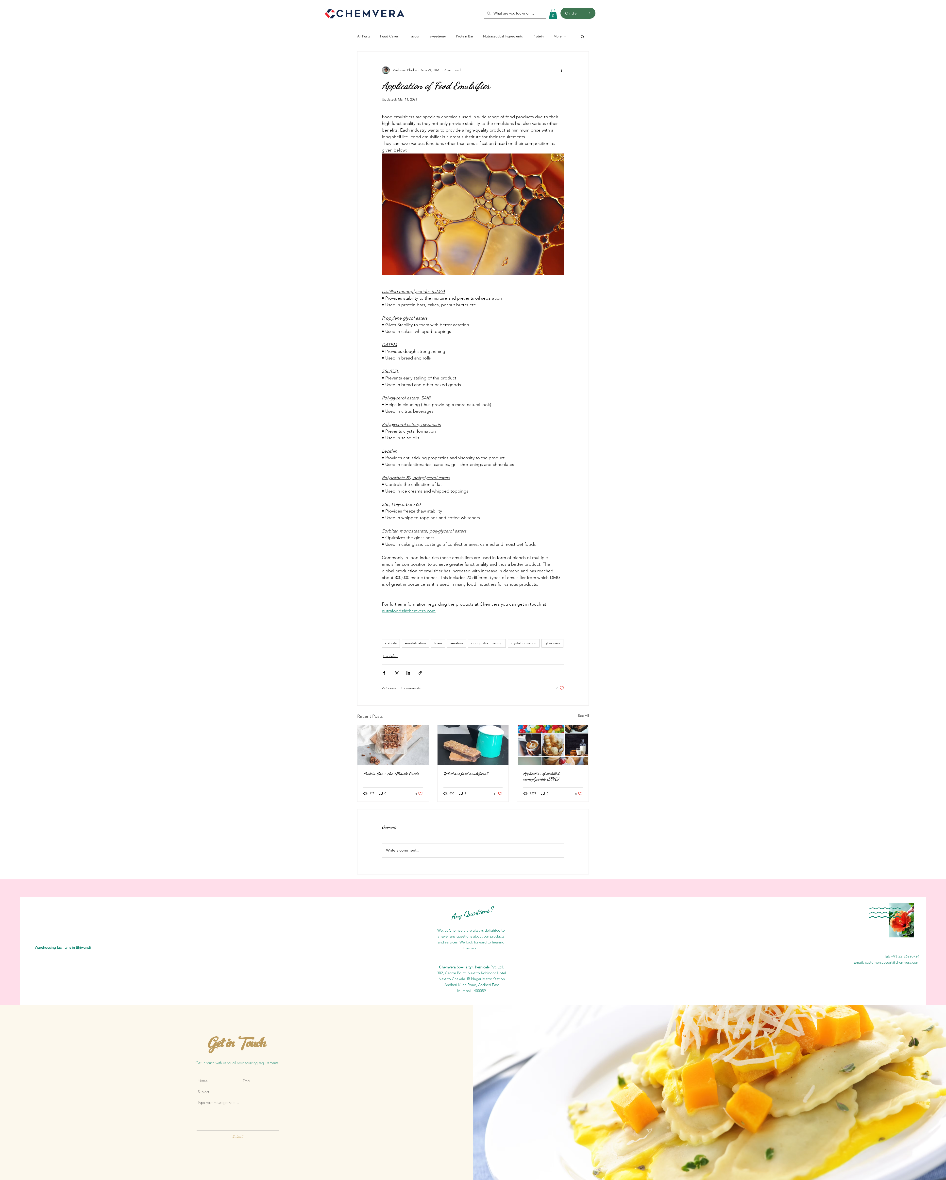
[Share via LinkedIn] (408, 672)
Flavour (414, 36)
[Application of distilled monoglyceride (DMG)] (553, 745)
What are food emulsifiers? (465, 773)
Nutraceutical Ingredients (503, 36)
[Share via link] (420, 672)
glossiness (552, 643)
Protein (538, 36)
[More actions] (561, 70)
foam (438, 643)
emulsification (415, 643)
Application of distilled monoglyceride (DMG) (541, 776)
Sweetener (437, 36)
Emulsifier (390, 656)
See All (583, 715)
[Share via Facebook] (384, 672)
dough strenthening (487, 643)
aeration (456, 643)
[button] (553, 14)
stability (391, 643)
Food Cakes (389, 36)
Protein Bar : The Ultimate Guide (390, 773)
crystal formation (523, 643)
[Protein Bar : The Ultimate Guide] (393, 745)
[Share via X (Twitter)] (396, 672)
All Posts (363, 36)
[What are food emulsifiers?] (473, 745)
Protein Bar (464, 36)
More (558, 36)
